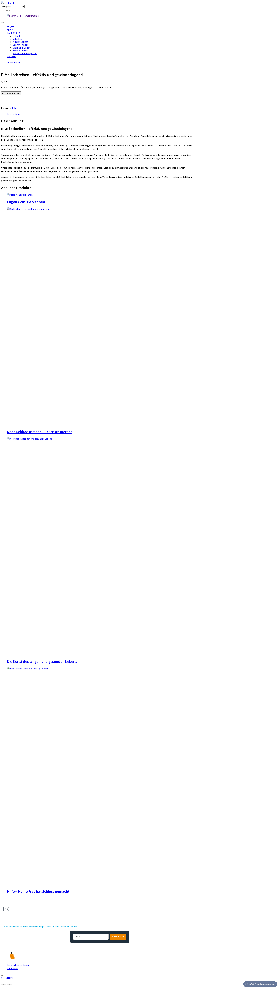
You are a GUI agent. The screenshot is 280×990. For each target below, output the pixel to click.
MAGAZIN (11, 56)
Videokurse (18, 38)
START (10, 27)
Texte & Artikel (20, 50)
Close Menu (7, 977)
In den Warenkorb (11, 93)
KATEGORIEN (14, 33)
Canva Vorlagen (20, 44)
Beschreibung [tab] (14, 113)
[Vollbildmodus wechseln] (5, 984)
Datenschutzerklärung (18, 964)
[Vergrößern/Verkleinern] (2, 984)
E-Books (17, 35)
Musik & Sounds (20, 41)
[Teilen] (8, 984)
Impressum (12, 968)
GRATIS (10, 59)
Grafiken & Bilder (21, 47)
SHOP (10, 30)
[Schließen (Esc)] (10, 984)
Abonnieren (118, 936)
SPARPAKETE (13, 62)
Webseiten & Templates (25, 53)
